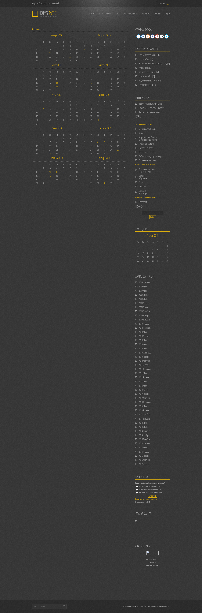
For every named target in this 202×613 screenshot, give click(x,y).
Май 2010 (56, 95)
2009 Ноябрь (144, 315)
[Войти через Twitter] (166, 36)
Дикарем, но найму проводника (151, 492)
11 (57, 172)
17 (50, 175)
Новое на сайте (145, 76)
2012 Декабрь (144, 398)
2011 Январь (144, 365)
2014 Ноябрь (144, 435)
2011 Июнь (143, 381)
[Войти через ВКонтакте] (143, 36)
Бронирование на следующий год (153, 63)
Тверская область (146, 148)
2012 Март (143, 385)
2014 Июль (143, 426)
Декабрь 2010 (104, 158)
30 (98, 119)
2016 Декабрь (144, 460)
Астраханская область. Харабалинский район (148, 138)
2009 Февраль (145, 282)
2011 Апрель (144, 377)
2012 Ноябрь (144, 393)
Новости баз (144, 59)
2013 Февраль (145, 402)
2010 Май (143, 340)
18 (57, 82)
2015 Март (143, 447)
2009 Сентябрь (145, 307)
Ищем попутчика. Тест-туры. (150, 80)
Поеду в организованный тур (150, 489)
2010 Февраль (145, 327)
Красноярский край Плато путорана (147, 170)
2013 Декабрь (144, 418)
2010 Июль (143, 348)
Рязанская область (146, 143)
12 (63, 172)
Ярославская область (147, 152)
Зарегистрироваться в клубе (150, 103)
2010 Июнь (143, 344)
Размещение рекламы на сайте (152, 108)
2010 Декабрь (144, 360)
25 (57, 86)
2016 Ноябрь (144, 455)
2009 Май (143, 290)
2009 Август (143, 303)
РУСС (48, 13)
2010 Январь (144, 323)
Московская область (147, 129)
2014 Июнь (143, 422)
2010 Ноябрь (144, 356)
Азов (141, 133)
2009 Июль (143, 299)
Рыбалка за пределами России (147, 197)
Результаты (139, 499)
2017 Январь (144, 464)
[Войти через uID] (138, 36)
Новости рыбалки (146, 84)
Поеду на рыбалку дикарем (149, 486)
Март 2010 (57, 65)
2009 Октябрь (144, 311)
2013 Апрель (144, 410)
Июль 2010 (57, 128)
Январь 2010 (56, 35)
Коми (141, 182)
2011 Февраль (145, 369)
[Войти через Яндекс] (157, 36)
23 (70, 56)
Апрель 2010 (104, 65)
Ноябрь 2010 (56, 158)
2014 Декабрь (144, 439)
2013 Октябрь (144, 414)
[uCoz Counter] (152, 555)
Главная (35, 29)
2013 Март (143, 406)
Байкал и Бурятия (143, 177)
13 (50, 53)
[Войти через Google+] (162, 36)
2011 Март (143, 373)
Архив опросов (151, 499)
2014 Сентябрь (145, 431)
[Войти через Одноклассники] (148, 36)
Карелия (142, 186)
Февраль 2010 (104, 35)
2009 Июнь (143, 294)
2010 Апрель (144, 336)
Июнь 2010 (104, 95)
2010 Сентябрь (145, 352)
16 (43, 175)
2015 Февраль (145, 443)
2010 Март (143, 332)
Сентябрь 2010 (104, 128)
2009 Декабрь (144, 319)
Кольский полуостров (143, 192)
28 (50, 153)
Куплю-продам (145, 67)
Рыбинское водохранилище (150, 156)
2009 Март (143, 286)
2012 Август (143, 389)
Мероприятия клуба (147, 72)
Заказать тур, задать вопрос (150, 112)
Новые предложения (147, 55)
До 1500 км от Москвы (143, 124)
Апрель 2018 (152, 235)
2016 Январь (144, 451)
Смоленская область (147, 160)
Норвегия (143, 202)
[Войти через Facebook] (152, 36)
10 (50, 172)
